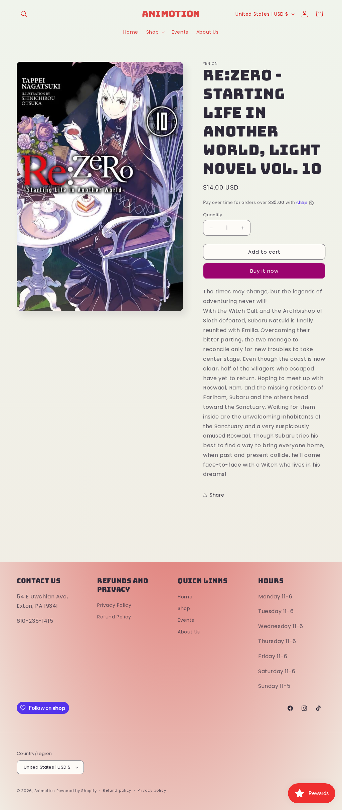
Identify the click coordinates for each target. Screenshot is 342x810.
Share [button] (217, 495)
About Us (189, 631)
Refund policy (117, 790)
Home (185, 596)
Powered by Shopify (76, 790)
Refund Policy (114, 616)
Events (186, 620)
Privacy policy (152, 790)
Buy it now (264, 270)
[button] (24, 14)
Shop (184, 608)
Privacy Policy (114, 605)
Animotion (44, 790)
